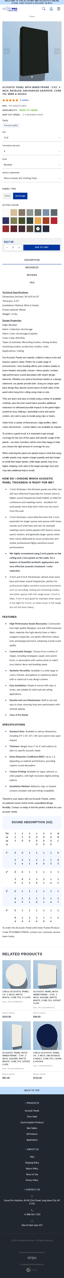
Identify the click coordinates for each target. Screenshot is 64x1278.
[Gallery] (32, 51)
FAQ (32, 283)
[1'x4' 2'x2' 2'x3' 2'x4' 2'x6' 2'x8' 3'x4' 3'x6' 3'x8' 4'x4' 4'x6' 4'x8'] (32, 138)
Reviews (32, 275)
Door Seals (32, 1117)
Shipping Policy (32, 1163)
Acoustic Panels (32, 1111)
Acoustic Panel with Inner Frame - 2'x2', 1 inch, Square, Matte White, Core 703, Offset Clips (47, 997)
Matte (7, 196)
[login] (51, 9)
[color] (6, 212)
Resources (32, 268)
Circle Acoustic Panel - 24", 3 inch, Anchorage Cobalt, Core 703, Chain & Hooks (47, 1057)
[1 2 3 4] (32, 151)
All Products (32, 1134)
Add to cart (42, 247)
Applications (32, 1140)
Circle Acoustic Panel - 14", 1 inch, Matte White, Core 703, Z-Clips (16, 995)
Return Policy (32, 1169)
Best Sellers (32, 1128)
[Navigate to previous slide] (7, 51)
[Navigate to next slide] (57, 51)
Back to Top (32, 1091)
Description (32, 260)
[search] (44, 9)
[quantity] (7, 247)
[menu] (59, 9)
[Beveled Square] (32, 165)
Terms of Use (32, 1175)
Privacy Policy (32, 1180)
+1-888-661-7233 (32, 1215)
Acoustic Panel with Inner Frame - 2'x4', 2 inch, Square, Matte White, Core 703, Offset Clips (16, 1059)
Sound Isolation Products (32, 1123)
